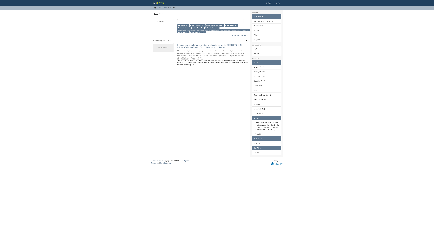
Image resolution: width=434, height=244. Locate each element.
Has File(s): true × (183, 25)
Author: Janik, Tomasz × (212, 28)
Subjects (257, 40)
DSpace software (157, 161)
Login (256, 49)
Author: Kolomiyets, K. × (197, 25)
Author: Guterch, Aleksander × (214, 25)
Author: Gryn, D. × (183, 32)
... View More (258, 113)
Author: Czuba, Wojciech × (197, 32)
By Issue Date (259, 26)
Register (257, 53)
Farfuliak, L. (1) (259, 76)
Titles (255, 35)
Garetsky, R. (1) (259, 81)
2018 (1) (257, 143)
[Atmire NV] (277, 163)
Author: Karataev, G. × (184, 28)
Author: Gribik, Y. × (198, 28)
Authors (256, 30)
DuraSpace (185, 161)
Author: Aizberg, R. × (231, 25)
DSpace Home (162, 8)
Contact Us (155, 163)
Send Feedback (165, 163)
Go (246, 21)
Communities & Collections (263, 21)
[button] (269, 3)
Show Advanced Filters (240, 35)
